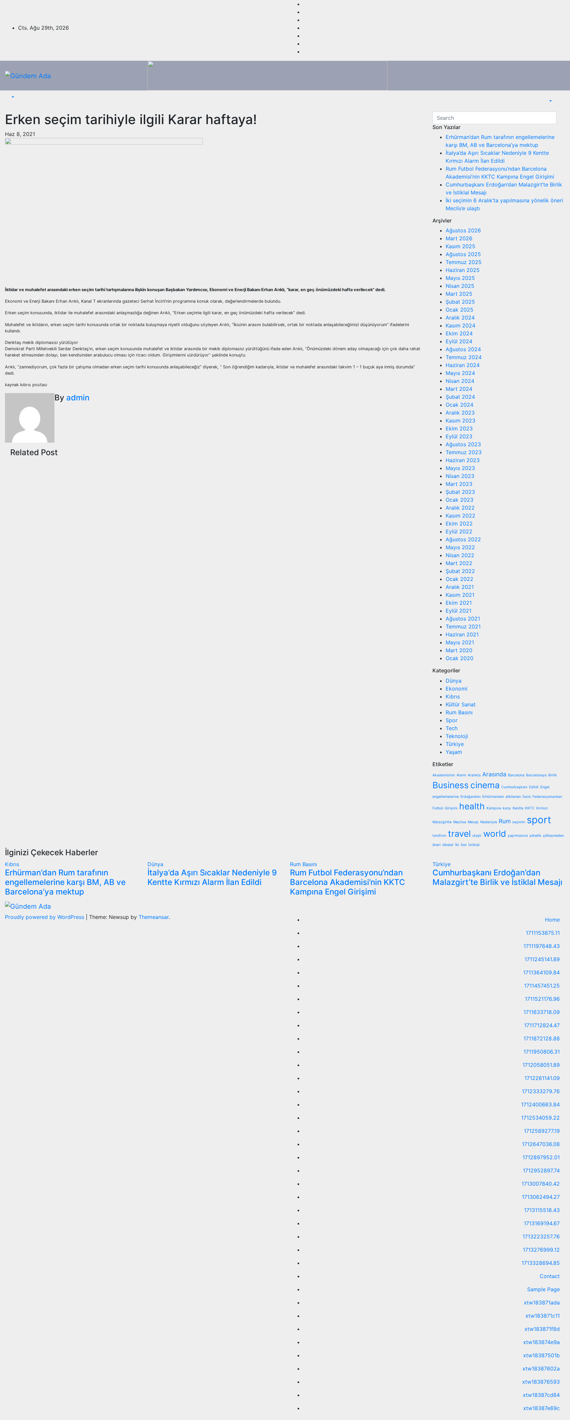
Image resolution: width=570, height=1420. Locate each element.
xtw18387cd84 (541, 1395)
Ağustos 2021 (463, 618)
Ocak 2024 (459, 404)
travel (459, 833)
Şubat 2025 (460, 301)
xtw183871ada (542, 1302)
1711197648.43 (541, 946)
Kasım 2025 (460, 246)
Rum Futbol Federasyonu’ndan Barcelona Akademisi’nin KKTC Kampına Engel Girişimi (347, 882)
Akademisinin (443, 775)
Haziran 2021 (462, 634)
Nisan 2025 (460, 286)
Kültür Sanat (461, 704)
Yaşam (454, 752)
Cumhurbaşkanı (514, 787)
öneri (436, 845)
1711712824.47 (542, 1025)
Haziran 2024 (463, 365)
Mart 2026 (459, 238)
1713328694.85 (541, 1263)
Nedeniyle (488, 822)
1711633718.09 (541, 1012)
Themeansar (154, 917)
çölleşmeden (553, 835)
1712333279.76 (541, 1091)
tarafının (439, 835)
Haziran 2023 (463, 460)
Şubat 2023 (460, 492)
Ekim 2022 (459, 523)
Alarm (461, 775)
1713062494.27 (541, 1197)
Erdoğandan (470, 797)
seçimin (518, 822)
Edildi (534, 787)
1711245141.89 (542, 959)
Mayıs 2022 (460, 547)
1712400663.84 (540, 1104)
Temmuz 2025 (464, 262)
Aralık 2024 (460, 317)
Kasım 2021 (460, 595)
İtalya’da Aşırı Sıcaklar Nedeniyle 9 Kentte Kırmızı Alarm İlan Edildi (212, 877)
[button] (12, 97)
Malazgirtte (442, 822)
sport (539, 820)
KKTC (530, 808)
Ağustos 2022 (463, 539)
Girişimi (451, 808)
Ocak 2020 (459, 658)
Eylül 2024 (459, 341)
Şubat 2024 (460, 396)
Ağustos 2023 (463, 444)
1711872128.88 (541, 1038)
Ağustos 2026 (463, 230)
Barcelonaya (536, 775)
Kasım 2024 (460, 325)
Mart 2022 (459, 563)
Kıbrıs (453, 696)
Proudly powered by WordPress (45, 917)
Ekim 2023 (459, 428)
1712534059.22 (540, 1117)
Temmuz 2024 (464, 357)
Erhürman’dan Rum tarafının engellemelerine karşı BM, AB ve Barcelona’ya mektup (65, 882)
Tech (452, 728)
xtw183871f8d (542, 1329)
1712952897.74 (541, 1170)
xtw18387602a (541, 1368)
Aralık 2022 (460, 507)
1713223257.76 (541, 1236)
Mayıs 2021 (460, 642)
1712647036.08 (541, 1144)
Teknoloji (457, 736)
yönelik (535, 835)
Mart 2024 (459, 389)
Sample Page (543, 1289)
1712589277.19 (542, 1131)
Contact (550, 1276)
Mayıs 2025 (460, 278)
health (472, 806)
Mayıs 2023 (460, 468)
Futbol (437, 808)
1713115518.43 (542, 1210)
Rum (505, 821)
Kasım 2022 (460, 515)
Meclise (459, 822)
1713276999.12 (541, 1249)
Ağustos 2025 (463, 254)
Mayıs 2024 (460, 373)
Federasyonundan (547, 797)
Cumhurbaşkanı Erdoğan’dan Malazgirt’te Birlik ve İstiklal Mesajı (497, 877)
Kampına (494, 808)
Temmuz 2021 (463, 626)
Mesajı (473, 822)
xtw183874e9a (541, 1342)
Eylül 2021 (458, 610)
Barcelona (516, 775)
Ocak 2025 (459, 309)
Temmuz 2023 (464, 452)
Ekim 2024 (459, 333)
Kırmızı (542, 808)
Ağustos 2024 (463, 349)
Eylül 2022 (459, 531)
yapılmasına (518, 835)
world (494, 833)
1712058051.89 (541, 1065)
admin (77, 397)
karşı (507, 808)
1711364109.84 (541, 972)
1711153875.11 (543, 933)
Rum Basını (459, 712)
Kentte (518, 808)
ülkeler (448, 845)
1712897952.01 (541, 1157)
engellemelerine (445, 797)
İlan (464, 845)
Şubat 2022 (460, 571)
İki (457, 845)
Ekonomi (456, 688)
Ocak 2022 (459, 579)
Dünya (453, 680)
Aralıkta (474, 775)
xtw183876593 (541, 1381)
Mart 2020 (459, 650)
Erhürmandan (493, 797)
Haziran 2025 (463, 270)
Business (450, 785)
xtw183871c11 (542, 1315)
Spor (452, 720)
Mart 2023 (459, 484)
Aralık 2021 (460, 587)
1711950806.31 (541, 1051)
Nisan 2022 (460, 555)
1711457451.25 (542, 985)
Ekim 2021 (459, 602)
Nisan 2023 (460, 476)
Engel (545, 787)
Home (552, 919)
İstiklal (474, 845)
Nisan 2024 (460, 381)
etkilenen (513, 797)
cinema (485, 785)
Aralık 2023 (460, 412)
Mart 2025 (459, 293)
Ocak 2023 (459, 499)
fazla (526, 797)
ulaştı (477, 835)
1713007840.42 (541, 1183)
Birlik (552, 775)
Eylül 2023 (459, 436)
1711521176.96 (542, 999)
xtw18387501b (541, 1355)
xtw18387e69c (541, 1408)
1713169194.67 (542, 1223)
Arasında (494, 774)
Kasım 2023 (460, 420)
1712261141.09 (542, 1078)
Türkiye (455, 744)
